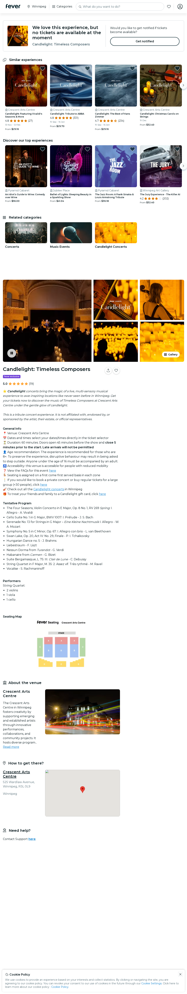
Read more (11, 747)
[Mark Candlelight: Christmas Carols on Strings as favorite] (177, 68)
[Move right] (183, 85)
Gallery (173, 354)
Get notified (145, 41)
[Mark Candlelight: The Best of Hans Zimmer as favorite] (132, 68)
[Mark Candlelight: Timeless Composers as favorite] (116, 370)
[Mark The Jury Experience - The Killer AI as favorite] (177, 149)
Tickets (154, 382)
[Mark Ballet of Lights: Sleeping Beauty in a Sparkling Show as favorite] (87, 149)
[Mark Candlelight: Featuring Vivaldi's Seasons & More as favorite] (42, 68)
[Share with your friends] (108, 370)
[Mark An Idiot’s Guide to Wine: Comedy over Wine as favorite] (42, 149)
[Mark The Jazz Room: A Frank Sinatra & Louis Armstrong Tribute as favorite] (132, 149)
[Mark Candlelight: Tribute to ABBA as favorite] (87, 68)
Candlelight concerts (48, 489)
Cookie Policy (59, 987)
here (52, 470)
